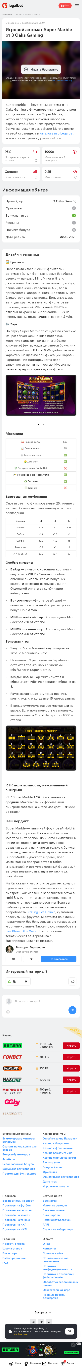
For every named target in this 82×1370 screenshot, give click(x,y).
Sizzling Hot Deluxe (40, 912)
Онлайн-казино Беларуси (60, 1138)
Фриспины (50, 1172)
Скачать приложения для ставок (19, 1148)
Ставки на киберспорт (58, 1229)
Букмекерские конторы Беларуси (18, 1140)
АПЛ (46, 1224)
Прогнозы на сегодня (17, 1210)
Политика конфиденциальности (57, 1267)
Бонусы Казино (53, 1167)
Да (20, 981)
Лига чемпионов (54, 1210)
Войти (65, 5)
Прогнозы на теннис (16, 1220)
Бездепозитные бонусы (18, 1164)
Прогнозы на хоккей (16, 1215)
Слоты (18, 14)
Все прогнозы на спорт (18, 1200)
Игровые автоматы (56, 1186)
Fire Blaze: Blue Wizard (23, 931)
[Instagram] (33, 1322)
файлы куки (20, 1334)
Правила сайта (53, 1253)
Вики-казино (51, 1162)
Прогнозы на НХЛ (14, 1229)
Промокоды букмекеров (19, 1173)
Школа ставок (12, 1248)
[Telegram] (41, 1322)
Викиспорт (9, 1253)
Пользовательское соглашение (55, 1259)
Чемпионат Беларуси (57, 1220)
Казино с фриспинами (57, 1148)
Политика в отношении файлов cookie (58, 1275)
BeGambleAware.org (62, 80)
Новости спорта (13, 1243)
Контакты (49, 1248)
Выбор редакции (13, 1258)
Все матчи (50, 1200)
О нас (46, 1243)
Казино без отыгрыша (57, 1153)
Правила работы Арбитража (54, 1296)
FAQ (5, 1263)
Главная (7, 14)
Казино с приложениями (59, 1157)
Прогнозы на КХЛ (14, 1224)
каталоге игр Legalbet (56, 133)
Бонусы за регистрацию (18, 1169)
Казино (7, 1035)
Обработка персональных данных (60, 1283)
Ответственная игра (56, 1290)
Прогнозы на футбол (16, 1205)
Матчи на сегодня (55, 1205)
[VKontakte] (49, 1322)
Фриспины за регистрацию (61, 1177)
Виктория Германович (31, 947)
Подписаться (58, 959)
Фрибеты (8, 1159)
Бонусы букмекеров (16, 1154)
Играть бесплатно (44, 69)
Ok (70, 1331)
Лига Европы (51, 1215)
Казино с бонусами (56, 1143)
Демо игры (50, 1181)
